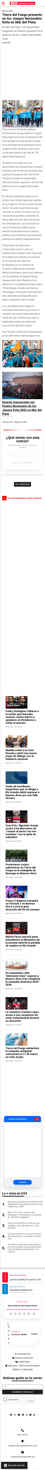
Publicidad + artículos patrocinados (24, 1366)
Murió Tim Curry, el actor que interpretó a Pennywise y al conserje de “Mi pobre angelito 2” (24, 1215)
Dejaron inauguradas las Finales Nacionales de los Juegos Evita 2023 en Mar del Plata (22, 407)
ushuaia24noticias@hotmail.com (22, 1457)
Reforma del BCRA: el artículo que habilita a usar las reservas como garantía (23, 1225)
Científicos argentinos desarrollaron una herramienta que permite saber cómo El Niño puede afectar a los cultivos (24, 1248)
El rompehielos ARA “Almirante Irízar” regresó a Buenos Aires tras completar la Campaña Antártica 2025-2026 (23, 978)
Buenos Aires (7, 11)
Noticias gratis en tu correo (22, 1378)
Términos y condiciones (22, 1369)
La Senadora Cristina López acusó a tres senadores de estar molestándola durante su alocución (22, 1016)
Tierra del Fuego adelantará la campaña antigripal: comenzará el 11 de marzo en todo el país (22, 1053)
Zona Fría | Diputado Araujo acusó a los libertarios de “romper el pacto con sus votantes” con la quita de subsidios (22, 831)
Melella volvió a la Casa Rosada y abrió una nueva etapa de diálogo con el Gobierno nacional (21, 755)
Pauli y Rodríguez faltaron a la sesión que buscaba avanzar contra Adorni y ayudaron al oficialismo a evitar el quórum (22, 717)
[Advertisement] (22, 73)
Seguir (34, 1333)
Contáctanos (24, 1362)
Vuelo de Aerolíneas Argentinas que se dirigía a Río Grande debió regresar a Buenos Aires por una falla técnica (22, 792)
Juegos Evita (7, 422)
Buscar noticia (23, 1354)
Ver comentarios (22, 484)
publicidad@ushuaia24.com (25, 1279)
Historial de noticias (23, 1358)
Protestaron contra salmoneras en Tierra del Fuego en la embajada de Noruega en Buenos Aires (21, 869)
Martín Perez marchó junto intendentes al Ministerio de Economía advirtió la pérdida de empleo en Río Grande (23, 941)
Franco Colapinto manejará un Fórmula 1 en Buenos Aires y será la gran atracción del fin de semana (22, 905)
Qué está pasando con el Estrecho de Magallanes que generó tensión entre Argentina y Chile (25, 1204)
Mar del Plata (20, 422)
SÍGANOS (22, 1182)
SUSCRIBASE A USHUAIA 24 (22, 1392)
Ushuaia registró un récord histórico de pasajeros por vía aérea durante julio (24, 1236)
